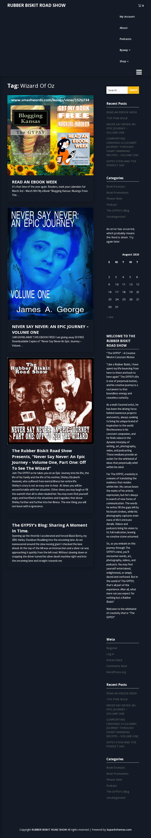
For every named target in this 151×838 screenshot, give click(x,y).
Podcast (111, 204)
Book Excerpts (115, 186)
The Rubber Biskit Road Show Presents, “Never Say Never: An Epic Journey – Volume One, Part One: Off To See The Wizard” (49, 459)
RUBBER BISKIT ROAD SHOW (36, 5)
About (124, 28)
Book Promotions (117, 192)
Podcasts (125, 39)
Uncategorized (115, 216)
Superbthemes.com (119, 829)
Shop (123, 61)
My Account (127, 16)
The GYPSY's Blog (117, 210)
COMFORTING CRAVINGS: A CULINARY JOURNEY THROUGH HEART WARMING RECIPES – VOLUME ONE (122, 146)
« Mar (110, 317)
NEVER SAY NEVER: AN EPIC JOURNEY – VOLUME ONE (120, 128)
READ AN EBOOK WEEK (34, 182)
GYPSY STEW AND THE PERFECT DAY (121, 163)
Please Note (114, 198)
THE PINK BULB (116, 118)
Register (111, 648)
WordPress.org (116, 672)
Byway (124, 50)
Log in (110, 654)
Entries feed (114, 660)
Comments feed (116, 666)
